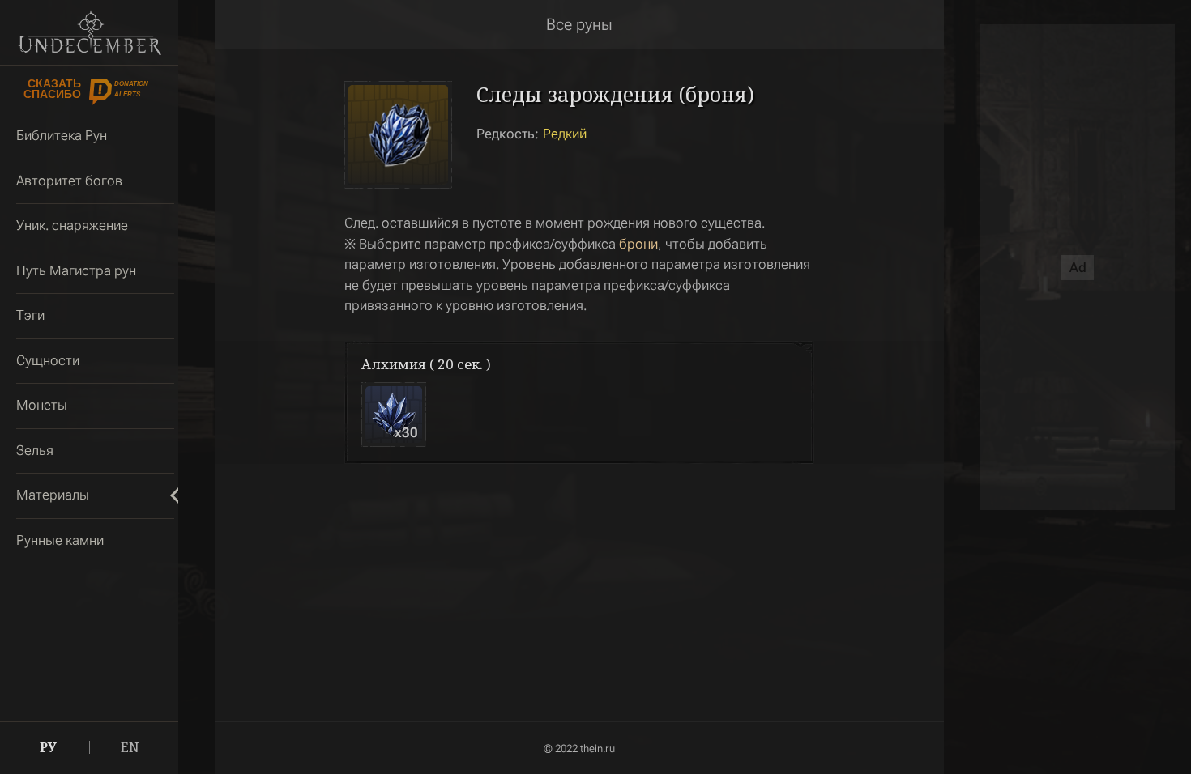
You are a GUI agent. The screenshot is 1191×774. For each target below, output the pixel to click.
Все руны (579, 24)
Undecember (89, 32)
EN (130, 747)
